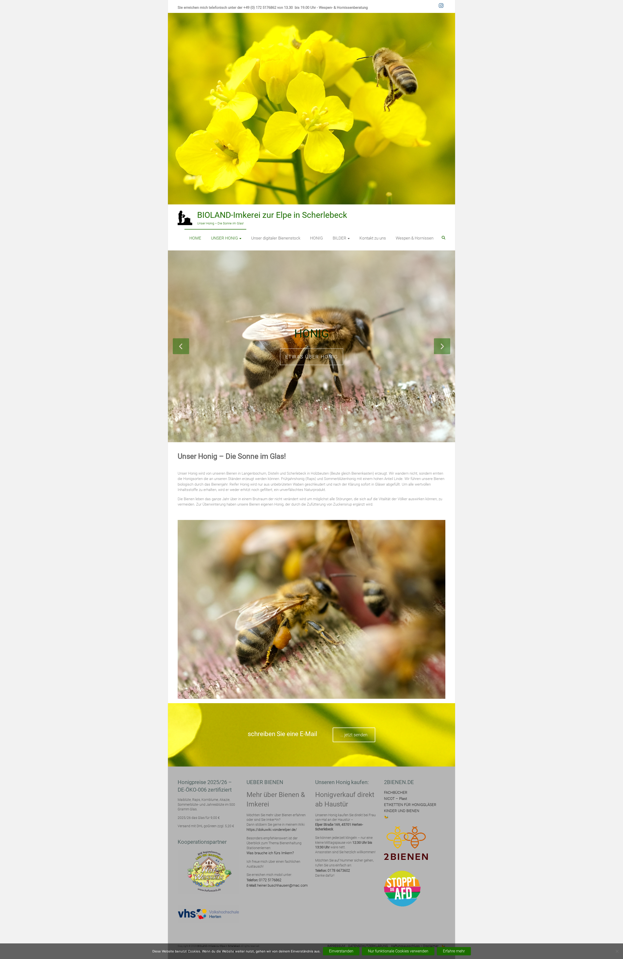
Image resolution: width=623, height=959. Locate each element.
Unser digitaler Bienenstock (275, 238)
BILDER (339, 238)
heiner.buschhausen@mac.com (282, 885)
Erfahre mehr (454, 951)
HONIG (316, 238)
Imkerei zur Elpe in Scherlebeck (311, 334)
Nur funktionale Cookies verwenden (398, 951)
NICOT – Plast (395, 799)
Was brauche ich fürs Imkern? (270, 853)
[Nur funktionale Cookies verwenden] (616, 951)
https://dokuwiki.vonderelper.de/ (272, 830)
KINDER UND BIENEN (401, 811)
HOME (195, 238)
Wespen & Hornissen (414, 238)
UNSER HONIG (224, 238)
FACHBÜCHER (395, 793)
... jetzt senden (353, 735)
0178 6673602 (339, 870)
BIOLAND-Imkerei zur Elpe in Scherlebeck (272, 215)
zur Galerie (311, 363)
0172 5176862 (270, 880)
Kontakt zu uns (372, 238)
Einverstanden (341, 951)
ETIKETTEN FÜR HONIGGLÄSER (410, 805)
